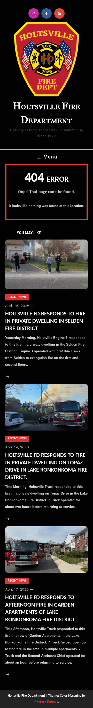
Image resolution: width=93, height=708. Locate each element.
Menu (50, 157)
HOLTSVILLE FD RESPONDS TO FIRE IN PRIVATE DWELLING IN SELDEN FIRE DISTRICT (45, 321)
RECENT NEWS (17, 297)
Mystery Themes (46, 702)
